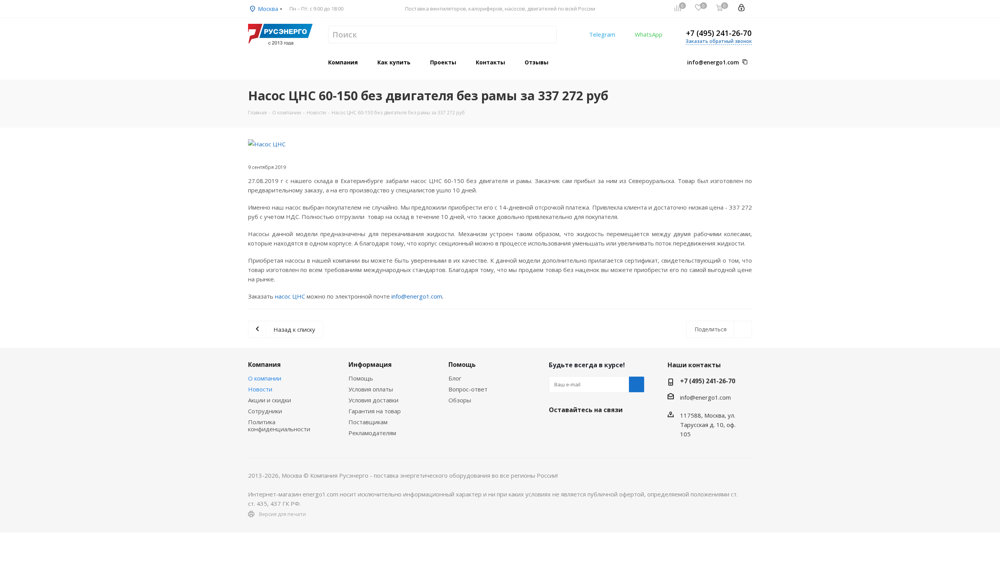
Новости (260, 389)
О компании (264, 378)
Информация (370, 364)
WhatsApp (648, 34)
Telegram (602, 34)
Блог (454, 378)
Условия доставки (373, 400)
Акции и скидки (269, 400)
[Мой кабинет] (741, 8)
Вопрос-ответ (468, 389)
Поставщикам (368, 422)
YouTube (596, 428)
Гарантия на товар (374, 411)
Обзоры (459, 400)
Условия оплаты (370, 389)
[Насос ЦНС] (500, 144)
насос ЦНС (290, 296)
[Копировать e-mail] (745, 62)
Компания (264, 364)
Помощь (360, 378)
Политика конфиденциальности (279, 425)
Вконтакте (556, 428)
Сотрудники (265, 411)
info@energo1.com (713, 62)
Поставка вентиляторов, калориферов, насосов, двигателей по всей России (500, 8)
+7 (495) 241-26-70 (719, 33)
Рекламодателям (372, 433)
